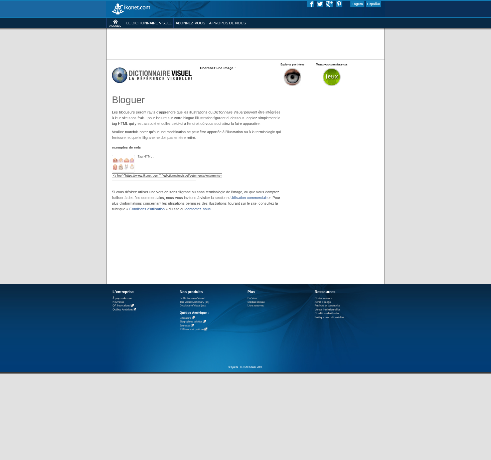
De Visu (252, 298)
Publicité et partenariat (327, 305)
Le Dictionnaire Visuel (192, 298)
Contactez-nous (323, 298)
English (357, 4)
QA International (122, 305)
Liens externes (256, 305)
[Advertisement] (245, 43)
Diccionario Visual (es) (193, 305)
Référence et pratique (192, 329)
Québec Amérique (123, 309)
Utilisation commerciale (249, 198)
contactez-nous (198, 209)
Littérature (185, 317)
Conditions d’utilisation (147, 209)
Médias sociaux (256, 301)
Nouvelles (118, 301)
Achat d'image (323, 301)
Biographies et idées (191, 321)
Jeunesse (185, 325)
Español (373, 4)
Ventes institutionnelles (327, 309)
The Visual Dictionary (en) (194, 301)
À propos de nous (122, 298)
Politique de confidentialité (329, 317)
